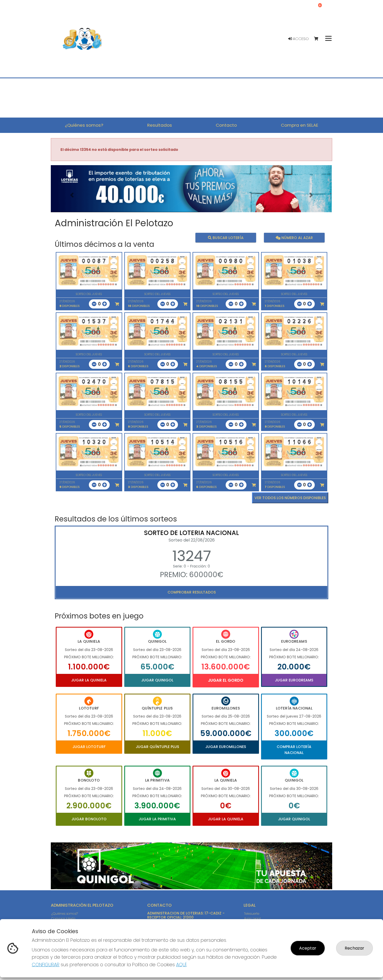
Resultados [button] (159, 125)
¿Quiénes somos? (64, 913)
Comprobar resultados (192, 592)
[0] (318, 39)
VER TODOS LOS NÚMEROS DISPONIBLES (290, 497)
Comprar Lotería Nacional (294, 749)
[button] (72, 195)
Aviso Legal (252, 918)
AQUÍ (181, 964)
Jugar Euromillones (225, 746)
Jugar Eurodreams (294, 680)
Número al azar (296, 237)
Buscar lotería (228, 237)
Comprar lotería (63, 918)
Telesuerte (251, 913)
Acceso (300, 38)
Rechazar (354, 948)
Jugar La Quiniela (89, 680)
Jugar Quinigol (157, 680)
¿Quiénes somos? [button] (84, 125)
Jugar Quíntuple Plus (157, 746)
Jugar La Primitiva (157, 819)
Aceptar (307, 948)
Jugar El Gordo (225, 680)
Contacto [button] (226, 125)
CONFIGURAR (45, 964)
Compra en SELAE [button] (299, 125)
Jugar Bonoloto (89, 819)
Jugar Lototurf (89, 746)
